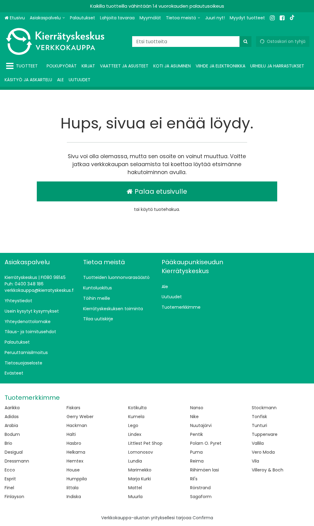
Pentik (196, 434)
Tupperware (265, 434)
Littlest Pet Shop (145, 443)
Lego (133, 425)
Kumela (136, 417)
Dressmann (17, 461)
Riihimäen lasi (204, 470)
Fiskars (73, 408)
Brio (8, 443)
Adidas (12, 417)
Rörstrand (200, 488)
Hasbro (74, 443)
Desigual (14, 452)
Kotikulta (137, 408)
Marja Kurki (139, 479)
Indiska (74, 497)
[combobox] (191, 41)
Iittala (72, 488)
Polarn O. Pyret (205, 443)
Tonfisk (259, 417)
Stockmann (264, 408)
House (73, 470)
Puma (196, 452)
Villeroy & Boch (267, 470)
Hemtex (75, 461)
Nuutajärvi (201, 425)
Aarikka (12, 408)
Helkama (76, 452)
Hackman (77, 425)
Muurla (135, 497)
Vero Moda (263, 452)
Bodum (12, 434)
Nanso (196, 408)
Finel (9, 488)
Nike (194, 417)
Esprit (10, 479)
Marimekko (139, 470)
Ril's (193, 479)
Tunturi (259, 425)
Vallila (258, 443)
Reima (197, 461)
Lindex (134, 434)
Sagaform (201, 497)
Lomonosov (140, 452)
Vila (255, 461)
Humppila (77, 479)
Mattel (135, 488)
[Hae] (245, 41)
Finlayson (14, 497)
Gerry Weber (80, 417)
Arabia (11, 425)
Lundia (135, 461)
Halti (71, 434)
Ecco (10, 470)
